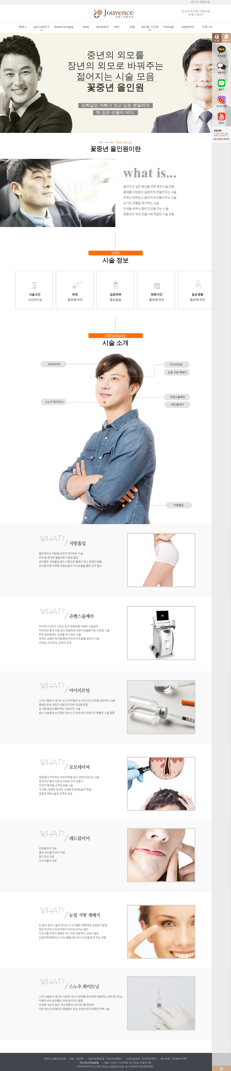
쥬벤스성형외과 (119, 14)
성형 (132, 26)
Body (86, 26)
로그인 (194, 1)
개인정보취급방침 (89, 1062)
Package (168, 26)
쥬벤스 (23, 26)
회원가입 (205, 1)
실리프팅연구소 (41, 28)
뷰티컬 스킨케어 (149, 28)
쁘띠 (117, 26)
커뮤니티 (207, 26)
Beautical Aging (64, 26)
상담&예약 (187, 26)
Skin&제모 (102, 26)
